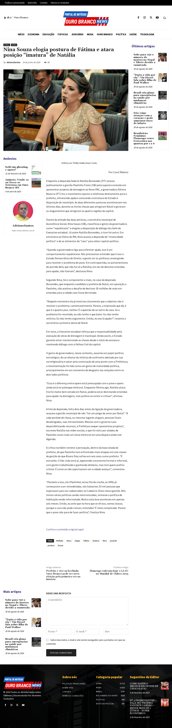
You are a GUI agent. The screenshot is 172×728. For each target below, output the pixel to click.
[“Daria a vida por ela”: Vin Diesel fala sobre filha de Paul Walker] (36, 622)
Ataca (68, 540)
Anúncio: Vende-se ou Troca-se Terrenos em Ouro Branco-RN (17, 183)
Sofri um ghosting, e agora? (16, 168)
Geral (6, 45)
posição (113, 540)
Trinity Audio (79, 163)
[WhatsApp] (122, 62)
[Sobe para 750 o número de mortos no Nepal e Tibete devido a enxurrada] (36, 602)
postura (51, 545)
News (14, 45)
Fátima (86, 540)
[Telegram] (125, 554)
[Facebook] (138, 17)
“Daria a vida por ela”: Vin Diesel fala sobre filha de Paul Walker (16, 623)
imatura (95, 540)
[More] (133, 554)
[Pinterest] (114, 62)
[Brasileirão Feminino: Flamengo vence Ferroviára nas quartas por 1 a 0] (162, 136)
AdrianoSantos (13, 62)
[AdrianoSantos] (23, 211)
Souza (60, 545)
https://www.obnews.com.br (23, 230)
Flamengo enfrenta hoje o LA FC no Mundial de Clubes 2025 (109, 572)
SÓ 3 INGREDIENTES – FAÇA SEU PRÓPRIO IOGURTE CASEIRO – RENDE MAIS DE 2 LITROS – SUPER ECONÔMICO (143, 707)
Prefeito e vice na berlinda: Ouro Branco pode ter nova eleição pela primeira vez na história (63, 575)
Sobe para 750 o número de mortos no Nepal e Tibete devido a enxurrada (17, 603)
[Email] (110, 554)
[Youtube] (157, 17)
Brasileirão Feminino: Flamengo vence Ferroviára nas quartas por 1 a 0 (144, 138)
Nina (104, 540)
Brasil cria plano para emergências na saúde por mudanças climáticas (16, 644)
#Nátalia (59, 540)
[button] (164, 18)
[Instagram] (144, 17)
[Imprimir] (118, 554)
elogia (77, 540)
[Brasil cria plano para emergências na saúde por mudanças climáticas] (36, 641)
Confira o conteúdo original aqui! (65, 529)
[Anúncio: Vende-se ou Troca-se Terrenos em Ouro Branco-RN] (36, 182)
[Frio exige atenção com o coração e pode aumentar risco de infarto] (162, 115)
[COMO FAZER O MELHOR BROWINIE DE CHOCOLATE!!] (165, 686)
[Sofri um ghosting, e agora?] (36, 169)
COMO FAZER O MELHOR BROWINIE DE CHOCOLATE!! (144, 686)
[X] (151, 17)
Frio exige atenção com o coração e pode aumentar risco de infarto (143, 118)
